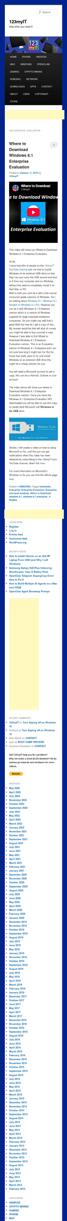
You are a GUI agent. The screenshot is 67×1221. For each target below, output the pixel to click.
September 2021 (18, 839)
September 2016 (18, 1031)
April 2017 (15, 1012)
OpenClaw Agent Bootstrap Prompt (29, 591)
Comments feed (18, 538)
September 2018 (18, 965)
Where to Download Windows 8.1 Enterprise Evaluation (21, 155)
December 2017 (18, 996)
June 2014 (15, 1126)
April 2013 (15, 1181)
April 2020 (15, 906)
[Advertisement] (34, 114)
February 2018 (17, 988)
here (42, 463)
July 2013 (14, 1169)
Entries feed (16, 534)
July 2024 (14, 796)
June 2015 (15, 1083)
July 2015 (14, 1079)
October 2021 (16, 835)
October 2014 (16, 1110)
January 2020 (16, 918)
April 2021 (15, 859)
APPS (33, 86)
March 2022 (15, 823)
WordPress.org (17, 542)
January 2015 (16, 1098)
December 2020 (18, 874)
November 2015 (18, 1063)
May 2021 (14, 855)
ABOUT (14, 93)
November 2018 (18, 957)
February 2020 (17, 913)
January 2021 (16, 870)
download (45, 486)
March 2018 (15, 984)
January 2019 (16, 953)
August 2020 (16, 890)
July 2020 (14, 894)
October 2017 (16, 1000)
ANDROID (41, 56)
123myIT (18, 21)
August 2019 (16, 937)
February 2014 (17, 1141)
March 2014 (15, 1138)
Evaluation (51, 489)
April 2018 (15, 980)
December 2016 (18, 1020)
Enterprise (14, 489)
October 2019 (16, 929)
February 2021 (17, 866)
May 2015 (14, 1086)
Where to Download (40, 493)
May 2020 (14, 902)
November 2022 (18, 800)
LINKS (26, 93)
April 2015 (15, 1090)
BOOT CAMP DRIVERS (31, 742)
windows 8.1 (15, 496)
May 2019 (14, 949)
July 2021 (14, 847)
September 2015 (18, 1071)
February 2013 (17, 1189)
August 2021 (16, 843)
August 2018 (16, 969)
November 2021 (18, 831)
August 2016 (16, 1035)
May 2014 (14, 1130)
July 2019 (14, 941)
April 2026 (15, 792)
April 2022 (15, 819)
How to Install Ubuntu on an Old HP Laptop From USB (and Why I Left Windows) (29, 559)
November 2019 (18, 925)
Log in (13, 530)
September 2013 (18, 1161)
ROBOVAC (15, 79)
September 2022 (18, 807)
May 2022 (14, 815)
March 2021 (15, 863)
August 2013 (16, 1165)
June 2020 (15, 898)
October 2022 (16, 804)
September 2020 (18, 886)
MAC (12, 64)
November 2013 (18, 1153)
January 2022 (16, 827)
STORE (14, 101)
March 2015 (15, 1094)
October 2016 (16, 1027)
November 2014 (18, 1106)
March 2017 (15, 1016)
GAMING (14, 71)
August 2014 (16, 1118)
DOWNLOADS (17, 86)
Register (14, 526)
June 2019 (15, 945)
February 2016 (17, 1055)
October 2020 (16, 882)
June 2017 (15, 1004)
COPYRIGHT (41, 93)
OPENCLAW (43, 64)
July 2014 (14, 1122)
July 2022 (14, 811)
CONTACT (47, 86)
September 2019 (18, 933)
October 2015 (16, 1067)
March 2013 (15, 1185)
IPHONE (26, 56)
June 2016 (15, 1043)
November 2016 (18, 1024)
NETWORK (32, 79)
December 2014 (18, 1102)
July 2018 (14, 972)
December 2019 (18, 921)
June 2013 (15, 1173)
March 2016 (15, 1051)
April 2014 (15, 1133)
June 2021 (15, 851)
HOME (13, 56)
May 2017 (14, 1008)
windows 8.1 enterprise (35, 496)
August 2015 (16, 1075)
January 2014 (16, 1145)
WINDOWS (26, 64)
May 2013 (14, 1177)
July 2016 (14, 1039)
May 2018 (14, 976)
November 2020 (18, 878)
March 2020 (15, 910)
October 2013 (16, 1157)
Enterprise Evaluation (32, 489)
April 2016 (15, 1047)
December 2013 (18, 1149)
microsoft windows (19, 493)
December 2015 (18, 1059)
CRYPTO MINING (33, 71)
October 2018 (16, 961)
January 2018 (16, 992)
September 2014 (18, 1114)
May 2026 (14, 788)
